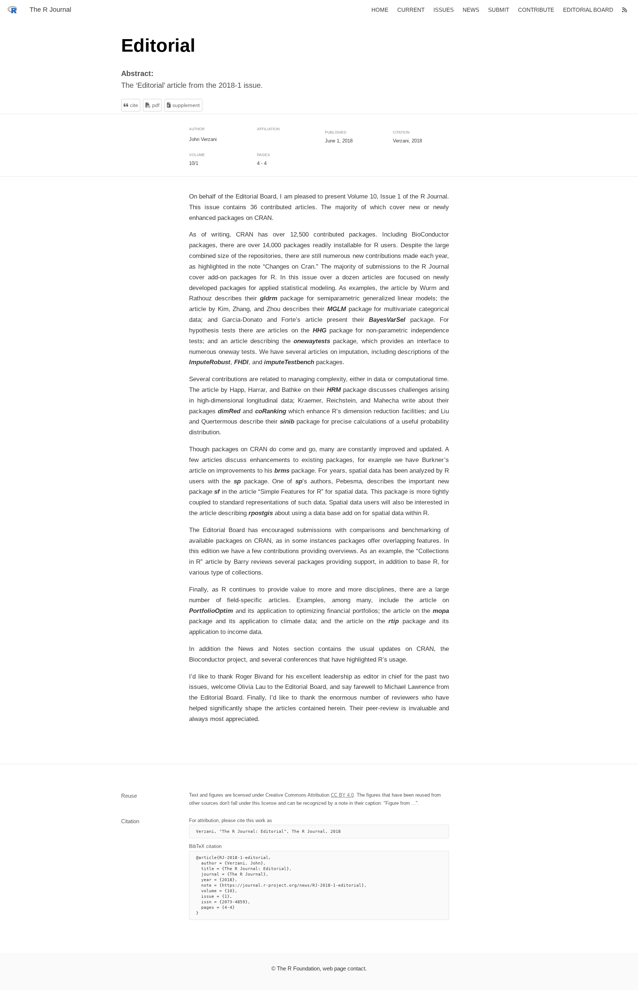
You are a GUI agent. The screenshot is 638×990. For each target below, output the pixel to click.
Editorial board (588, 10)
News (471, 10)
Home (379, 10)
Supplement (185, 105)
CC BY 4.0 (342, 795)
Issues (443, 10)
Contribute (536, 10)
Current (411, 10)
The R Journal (50, 9)
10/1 (193, 163)
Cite (133, 105)
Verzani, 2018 (407, 141)
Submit (498, 10)
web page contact (344, 968)
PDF (155, 105)
